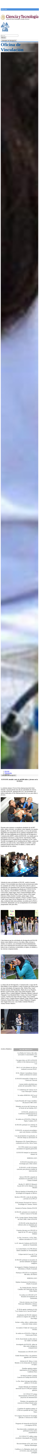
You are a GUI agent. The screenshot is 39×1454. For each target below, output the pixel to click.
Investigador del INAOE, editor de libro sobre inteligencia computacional (26, 1346)
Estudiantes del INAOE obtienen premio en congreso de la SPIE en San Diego (27, 1316)
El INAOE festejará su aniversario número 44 (27, 1153)
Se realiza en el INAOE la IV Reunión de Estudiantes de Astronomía (28, 1296)
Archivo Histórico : (6, 1049)
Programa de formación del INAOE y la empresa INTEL (26, 1424)
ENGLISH (4, 9)
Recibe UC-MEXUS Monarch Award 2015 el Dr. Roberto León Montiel (27, 1185)
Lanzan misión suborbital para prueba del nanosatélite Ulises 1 (27, 1085)
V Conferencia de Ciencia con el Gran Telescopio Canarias (27, 1090)
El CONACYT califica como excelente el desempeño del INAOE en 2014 (26, 1438)
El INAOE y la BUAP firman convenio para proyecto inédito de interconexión (27, 1169)
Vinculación (8, 773)
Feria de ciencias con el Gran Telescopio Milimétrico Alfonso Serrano (27, 1303)
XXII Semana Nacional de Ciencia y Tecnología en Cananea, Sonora (26, 1203)
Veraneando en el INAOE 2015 (27, 1352)
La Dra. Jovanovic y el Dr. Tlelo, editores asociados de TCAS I (27, 1238)
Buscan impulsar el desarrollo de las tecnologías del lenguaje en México (26, 1192)
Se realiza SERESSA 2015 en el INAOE (27, 1096)
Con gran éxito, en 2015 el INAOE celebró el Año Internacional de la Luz (26, 1061)
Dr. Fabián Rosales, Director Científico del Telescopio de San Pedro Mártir (27, 1289)
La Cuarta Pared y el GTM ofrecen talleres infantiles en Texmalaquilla (26, 1249)
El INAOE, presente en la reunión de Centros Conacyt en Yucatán (26, 1213)
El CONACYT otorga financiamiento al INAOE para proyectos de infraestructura (28, 1395)
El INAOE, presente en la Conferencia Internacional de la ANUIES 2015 (27, 1113)
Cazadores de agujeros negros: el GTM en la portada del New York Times (27, 1410)
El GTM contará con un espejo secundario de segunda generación (27, 1148)
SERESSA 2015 (32, 1158)
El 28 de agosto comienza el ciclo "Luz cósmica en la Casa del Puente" (26, 1310)
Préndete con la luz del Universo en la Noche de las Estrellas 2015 (26, 1107)
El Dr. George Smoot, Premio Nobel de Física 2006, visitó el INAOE (26, 1218)
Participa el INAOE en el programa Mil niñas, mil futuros (26, 1273)
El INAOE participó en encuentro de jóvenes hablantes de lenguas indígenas (26, 1261)
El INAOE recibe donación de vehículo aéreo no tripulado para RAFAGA (27, 1224)
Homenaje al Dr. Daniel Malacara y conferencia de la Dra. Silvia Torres (26, 1142)
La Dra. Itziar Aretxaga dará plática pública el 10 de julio (26, 1382)
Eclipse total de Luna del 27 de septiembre (28, 1255)
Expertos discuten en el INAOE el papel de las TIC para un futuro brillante (27, 1232)
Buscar (3, 37)
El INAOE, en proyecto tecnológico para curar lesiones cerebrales (26, 1131)
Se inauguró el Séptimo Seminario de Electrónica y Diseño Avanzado (26, 1268)
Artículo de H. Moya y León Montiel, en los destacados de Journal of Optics (26, 1362)
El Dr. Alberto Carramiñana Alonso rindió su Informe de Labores (26, 1074)
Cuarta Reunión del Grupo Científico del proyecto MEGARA (26, 1101)
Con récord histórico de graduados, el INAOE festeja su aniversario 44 (26, 1136)
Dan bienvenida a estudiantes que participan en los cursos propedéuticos (27, 1430)
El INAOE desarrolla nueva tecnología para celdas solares (28, 1162)
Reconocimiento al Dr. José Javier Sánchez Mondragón (27, 1444)
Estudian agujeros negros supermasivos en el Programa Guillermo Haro (28, 1370)
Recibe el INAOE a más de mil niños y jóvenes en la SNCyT (26, 1198)
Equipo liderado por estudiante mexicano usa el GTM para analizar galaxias (26, 1388)
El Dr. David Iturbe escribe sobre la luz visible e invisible (26, 1339)
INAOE (7, 771)
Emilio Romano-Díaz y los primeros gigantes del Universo (26, 1356)
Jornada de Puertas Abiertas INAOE (26, 1208)
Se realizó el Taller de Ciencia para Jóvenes (26, 1328)
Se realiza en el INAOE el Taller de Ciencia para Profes (26, 1334)
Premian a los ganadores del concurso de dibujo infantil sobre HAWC (27, 1402)
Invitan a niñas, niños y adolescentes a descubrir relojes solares (26, 1323)
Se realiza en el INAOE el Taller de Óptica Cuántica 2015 (26, 1120)
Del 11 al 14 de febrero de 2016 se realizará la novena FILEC (26, 1068)
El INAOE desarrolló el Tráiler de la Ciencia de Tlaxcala (26, 1079)
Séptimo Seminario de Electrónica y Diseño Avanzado (26, 1283)
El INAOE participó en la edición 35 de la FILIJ (26, 1125)
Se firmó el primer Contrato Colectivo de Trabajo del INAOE (27, 1376)
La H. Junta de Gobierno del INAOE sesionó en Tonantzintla (26, 1244)
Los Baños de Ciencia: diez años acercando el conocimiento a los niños (27, 1054)
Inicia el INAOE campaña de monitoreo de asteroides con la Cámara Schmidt (28, 1178)
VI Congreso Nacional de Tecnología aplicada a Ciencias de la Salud (26, 1416)
